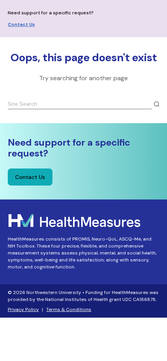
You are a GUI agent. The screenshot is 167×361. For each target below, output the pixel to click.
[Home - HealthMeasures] (74, 219)
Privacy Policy (23, 309)
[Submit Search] (156, 104)
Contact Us (21, 24)
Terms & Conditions (68, 309)
